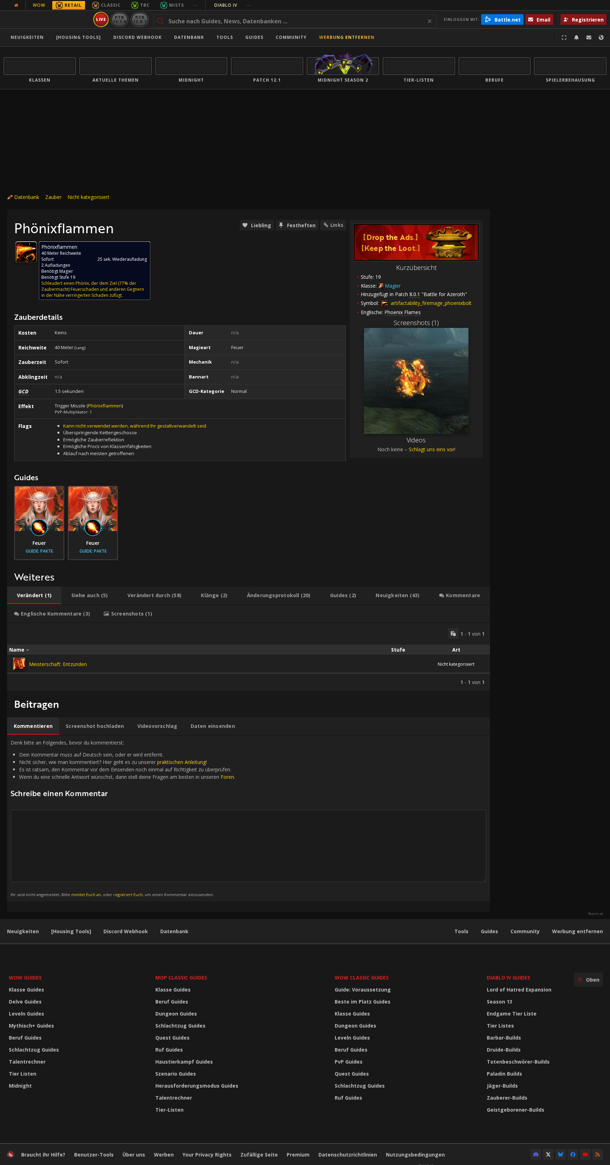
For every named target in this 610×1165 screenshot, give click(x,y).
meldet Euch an (86, 894)
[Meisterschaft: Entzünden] (19, 664)
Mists (176, 5)
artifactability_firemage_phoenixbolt (430, 303)
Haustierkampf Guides (184, 1061)
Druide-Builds (504, 1049)
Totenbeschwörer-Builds (518, 1061)
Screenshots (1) (416, 322)
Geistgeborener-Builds (515, 1109)
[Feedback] (589, 37)
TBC (145, 5)
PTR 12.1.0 (119, 19)
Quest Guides (172, 1037)
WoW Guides (25, 977)
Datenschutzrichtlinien (347, 1154)
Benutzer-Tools (94, 1154)
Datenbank (189, 37)
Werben (164, 1154)
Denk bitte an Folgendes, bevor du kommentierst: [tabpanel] (123, 818)
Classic (111, 5)
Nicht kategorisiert (88, 197)
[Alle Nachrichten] (16, 5)
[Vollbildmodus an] (564, 37)
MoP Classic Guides (181, 977)
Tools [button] (224, 37)
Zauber (53, 197)
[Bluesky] (560, 1154)
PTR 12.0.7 (139, 19)
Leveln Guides (26, 1013)
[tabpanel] (248, 657)
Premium (298, 1154)
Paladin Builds (504, 1073)
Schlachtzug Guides (34, 1049)
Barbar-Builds (504, 1037)
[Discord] (536, 1154)
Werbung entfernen (347, 37)
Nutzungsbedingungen (415, 1154)
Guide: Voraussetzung (363, 989)
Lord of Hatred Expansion (519, 989)
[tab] (34, 595)
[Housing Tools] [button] (78, 37)
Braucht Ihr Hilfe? (43, 1154)
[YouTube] (585, 1154)
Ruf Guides (169, 1049)
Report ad (595, 914)
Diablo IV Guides (508, 977)
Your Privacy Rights (207, 1154)
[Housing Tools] (71, 931)
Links (336, 225)
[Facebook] (573, 1154)
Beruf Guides (25, 1037)
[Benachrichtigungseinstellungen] (576, 37)
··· (195, 5)
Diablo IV (232, 5)
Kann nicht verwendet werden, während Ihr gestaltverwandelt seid (134, 426)
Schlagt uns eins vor (431, 449)
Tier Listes (500, 1025)
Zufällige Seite (259, 1154)
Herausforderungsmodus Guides (196, 1085)
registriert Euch (128, 894)
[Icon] (26, 252)
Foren (227, 776)
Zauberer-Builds (507, 1097)
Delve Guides (25, 1001)
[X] (548, 1154)
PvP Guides (349, 1061)
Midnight (20, 1085)
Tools (461, 931)
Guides (254, 37)
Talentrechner (27, 1061)
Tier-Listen (169, 1109)
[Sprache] (601, 37)
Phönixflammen (105, 405)
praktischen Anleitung (181, 762)
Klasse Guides (26, 989)
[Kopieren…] (453, 633)
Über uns (133, 1154)
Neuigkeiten (27, 37)
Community (291, 37)
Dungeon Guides (176, 1013)
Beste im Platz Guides (362, 1001)
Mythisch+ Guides (31, 1025)
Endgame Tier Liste (512, 1013)
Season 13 (499, 1001)
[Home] (47, 19)
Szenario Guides (175, 1073)
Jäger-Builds (502, 1085)
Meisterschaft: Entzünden (58, 664)
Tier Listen (22, 1073)
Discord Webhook (137, 37)
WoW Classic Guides (362, 977)
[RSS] (597, 1154)
